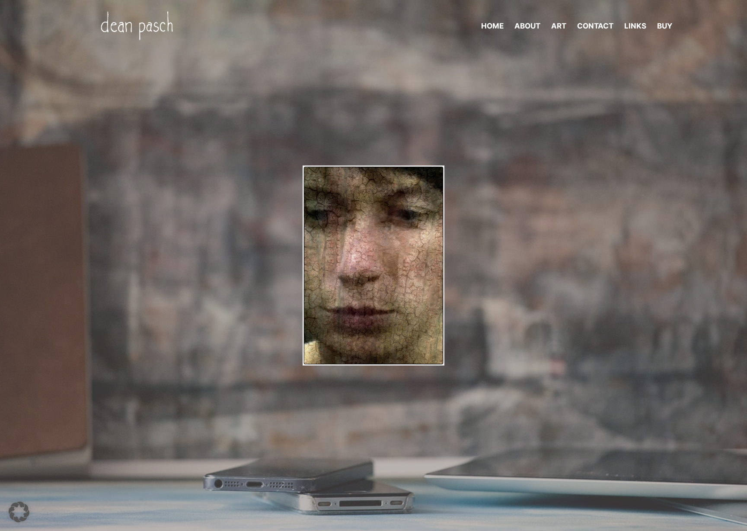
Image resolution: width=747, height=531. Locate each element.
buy (664, 26)
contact (595, 26)
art (558, 26)
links (635, 26)
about (527, 26)
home (492, 26)
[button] (19, 512)
